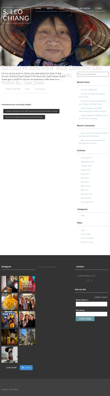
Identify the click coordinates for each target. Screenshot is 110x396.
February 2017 (86, 158)
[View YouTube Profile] (84, 280)
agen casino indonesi (89, 140)
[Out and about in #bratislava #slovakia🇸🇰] (9, 355)
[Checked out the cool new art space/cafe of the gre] (9, 284)
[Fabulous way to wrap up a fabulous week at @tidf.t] (27, 302)
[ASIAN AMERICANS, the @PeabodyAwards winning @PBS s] (27, 284)
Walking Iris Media (80, 8)
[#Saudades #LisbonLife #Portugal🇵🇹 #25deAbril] (9, 337)
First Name (80, 310)
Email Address (82, 300)
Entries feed (86, 234)
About (50, 8)
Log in (83, 230)
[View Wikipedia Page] (92, 280)
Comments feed (87, 238)
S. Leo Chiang (16, 15)
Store (98, 8)
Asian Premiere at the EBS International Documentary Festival (31, 111)
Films (61, 8)
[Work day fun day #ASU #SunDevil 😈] (9, 319)
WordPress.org (87, 242)
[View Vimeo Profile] (88, 280)
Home (38, 8)
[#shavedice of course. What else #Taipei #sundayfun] (9, 302)
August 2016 (86, 170)
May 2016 (85, 178)
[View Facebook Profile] (80, 280)
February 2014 (86, 194)
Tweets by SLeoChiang (46, 266)
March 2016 (85, 186)
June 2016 (85, 174)
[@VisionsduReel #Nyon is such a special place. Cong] (27, 319)
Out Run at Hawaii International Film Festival (24, 117)
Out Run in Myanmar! (89, 89)
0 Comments (40, 89)
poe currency (86, 133)
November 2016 (87, 162)
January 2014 (86, 198)
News (27, 89)
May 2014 (85, 190)
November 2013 (87, 202)
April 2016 (85, 182)
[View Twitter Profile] (76, 280)
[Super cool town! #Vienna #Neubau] (27, 337)
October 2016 (86, 166)
